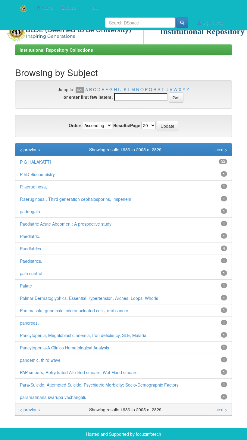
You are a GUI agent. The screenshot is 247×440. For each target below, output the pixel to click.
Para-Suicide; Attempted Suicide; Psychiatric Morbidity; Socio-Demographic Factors (99, 385)
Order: (75, 125)
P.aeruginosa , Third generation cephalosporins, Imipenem (75, 199)
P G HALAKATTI (35, 162)
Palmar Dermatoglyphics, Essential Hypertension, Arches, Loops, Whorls (89, 298)
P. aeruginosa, (33, 187)
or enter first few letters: (88, 97)
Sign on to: (213, 23)
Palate (26, 286)
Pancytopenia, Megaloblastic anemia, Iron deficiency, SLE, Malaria (83, 335)
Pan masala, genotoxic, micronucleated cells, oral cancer (74, 310)
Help (93, 8)
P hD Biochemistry (37, 174)
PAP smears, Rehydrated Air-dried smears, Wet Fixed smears (78, 372)
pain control (31, 273)
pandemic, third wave (40, 360)
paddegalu (30, 211)
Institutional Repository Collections (56, 50)
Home (46, 8)
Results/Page (126, 125)
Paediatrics (30, 249)
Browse (69, 8)
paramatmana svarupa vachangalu (53, 397)
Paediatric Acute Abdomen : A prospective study (65, 224)
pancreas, (29, 323)
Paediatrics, (31, 261)
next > (221, 149)
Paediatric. (30, 236)
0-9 (79, 90)
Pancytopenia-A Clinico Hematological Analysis (64, 348)
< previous (30, 149)
